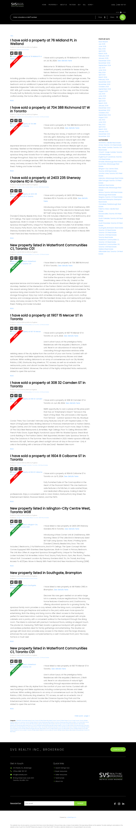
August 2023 (103, 91)
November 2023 (104, 84)
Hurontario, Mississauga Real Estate (63, 722)
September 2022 (105, 115)
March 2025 (103, 53)
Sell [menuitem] (84, 5)
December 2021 (104, 134)
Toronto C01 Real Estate (51, 728)
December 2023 (104, 82)
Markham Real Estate (79, 724)
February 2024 (104, 79)
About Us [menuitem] (63, 5)
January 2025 (103, 58)
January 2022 (103, 131)
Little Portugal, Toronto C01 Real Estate (64, 724)
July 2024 (102, 68)
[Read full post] (26, 65)
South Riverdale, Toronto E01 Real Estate (19, 728)
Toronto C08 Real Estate (75, 728)
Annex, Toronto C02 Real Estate (39, 720)
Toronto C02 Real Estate (63, 728)
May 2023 (102, 98)
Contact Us (118, 749)
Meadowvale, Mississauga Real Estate (19, 725)
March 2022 (103, 129)
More (90, 5)
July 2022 (102, 120)
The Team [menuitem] (72, 5)
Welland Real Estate (22, 49)
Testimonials (59, 778)
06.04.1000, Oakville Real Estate (23, 720)
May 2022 (102, 124)
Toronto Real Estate (106, 237)
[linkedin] (124, 804)
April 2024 (102, 75)
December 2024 (104, 61)
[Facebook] (116, 804)
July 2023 (102, 94)
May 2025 (102, 49)
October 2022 (104, 113)
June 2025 (102, 46)
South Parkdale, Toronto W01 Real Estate (79, 727)
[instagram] (120, 804)
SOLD (124, 12)
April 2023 (102, 101)
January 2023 (103, 106)
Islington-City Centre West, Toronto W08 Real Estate (32, 187)
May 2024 (102, 72)
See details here (65, 60)
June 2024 (102, 70)
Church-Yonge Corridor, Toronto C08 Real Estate (32, 465)
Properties (52, 5)
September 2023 (105, 89)
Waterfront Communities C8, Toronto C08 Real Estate (52, 730)
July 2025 (102, 44)
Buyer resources (61, 771)
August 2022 (103, 117)
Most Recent (103, 42)
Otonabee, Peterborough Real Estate (25, 727)
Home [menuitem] (44, 5)
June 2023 (102, 96)
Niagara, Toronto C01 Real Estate (65, 725)
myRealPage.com (71, 817)
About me (59, 781)
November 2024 (104, 63)
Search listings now (62, 768)
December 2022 (104, 108)
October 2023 (104, 87)
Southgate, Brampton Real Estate (26, 578)
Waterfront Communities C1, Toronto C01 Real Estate (32, 117)
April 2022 (102, 127)
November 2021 (104, 136)
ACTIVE (117, 12)
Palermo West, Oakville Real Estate (42, 727)
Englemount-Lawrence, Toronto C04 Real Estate (25, 722)
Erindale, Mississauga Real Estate (45, 722)
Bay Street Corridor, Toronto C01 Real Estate (57, 720)
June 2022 (102, 122)
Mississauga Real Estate (51, 725)
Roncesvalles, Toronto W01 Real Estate (60, 727)
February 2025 (104, 56)
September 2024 (105, 65)
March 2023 (103, 103)
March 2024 (103, 77)
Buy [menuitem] (79, 5)
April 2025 (102, 51)
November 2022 (104, 110)
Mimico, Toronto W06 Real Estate (37, 725)
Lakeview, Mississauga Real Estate (46, 724)
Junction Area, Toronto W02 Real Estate (28, 724)
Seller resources (61, 775)
